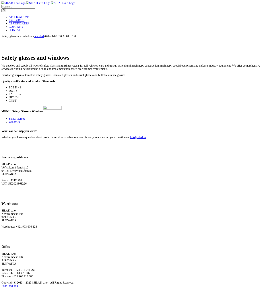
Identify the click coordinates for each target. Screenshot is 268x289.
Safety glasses (17, 118)
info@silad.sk (138, 137)
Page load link (9, 285)
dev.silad (39, 36)
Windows (14, 121)
